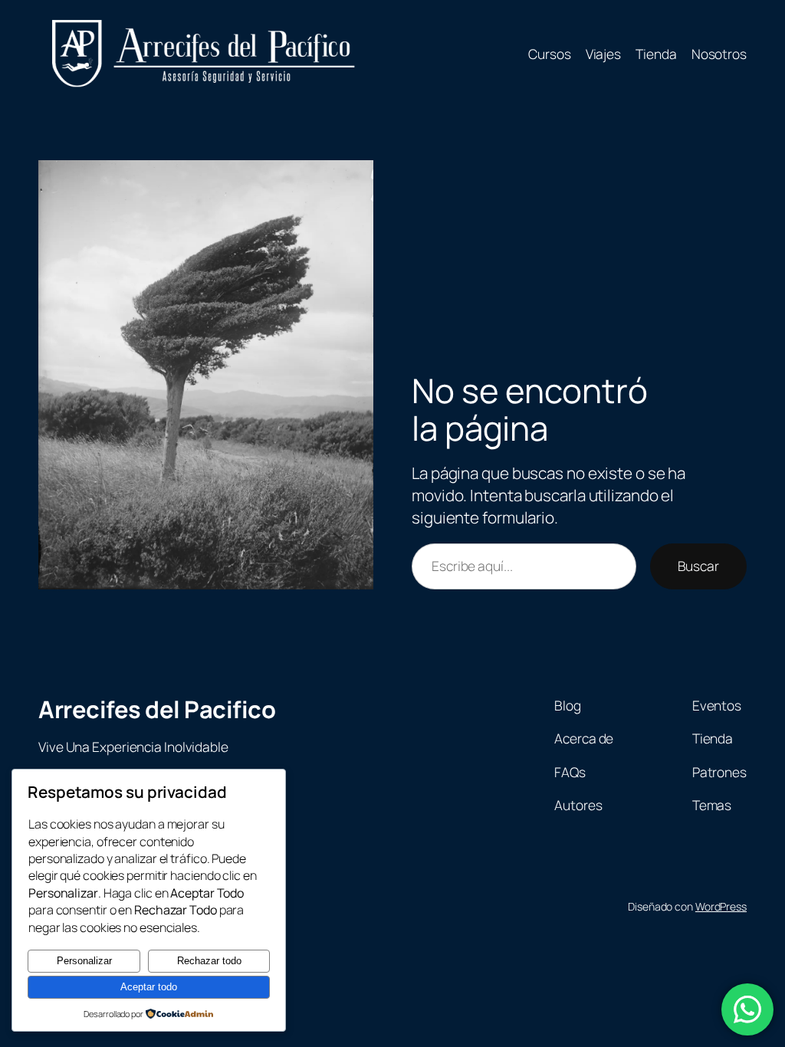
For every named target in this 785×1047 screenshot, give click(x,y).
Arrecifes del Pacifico (156, 709)
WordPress (721, 906)
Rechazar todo (209, 961)
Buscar (698, 565)
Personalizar (84, 961)
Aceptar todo (148, 987)
